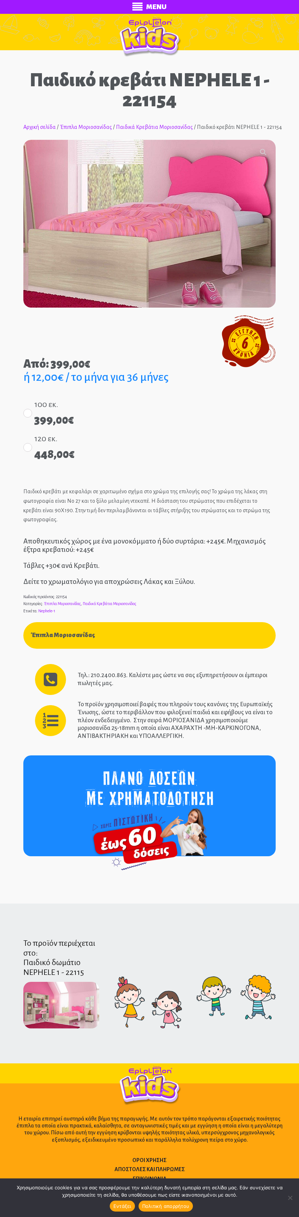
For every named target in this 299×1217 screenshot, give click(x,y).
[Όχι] (290, 1197)
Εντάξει (122, 1206)
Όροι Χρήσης (149, 1160)
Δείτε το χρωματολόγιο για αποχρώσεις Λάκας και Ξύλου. (109, 581)
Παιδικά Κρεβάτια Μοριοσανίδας (154, 127)
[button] (263, 152)
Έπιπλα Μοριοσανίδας (86, 127)
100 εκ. (46, 404)
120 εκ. (45, 438)
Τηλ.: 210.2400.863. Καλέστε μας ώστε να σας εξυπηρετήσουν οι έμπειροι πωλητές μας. (172, 679)
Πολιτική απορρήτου (166, 1206)
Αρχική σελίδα (39, 127)
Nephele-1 (46, 611)
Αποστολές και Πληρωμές (149, 1169)
